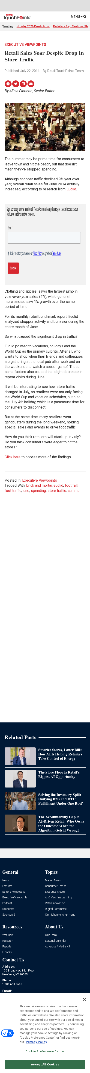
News (5, 880)
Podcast (7, 903)
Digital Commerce (55, 909)
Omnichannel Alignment (60, 914)
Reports (7, 946)
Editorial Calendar (55, 940)
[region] (45, 1033)
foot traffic (13, 490)
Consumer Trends (55, 886)
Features (7, 886)
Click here (13, 457)
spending (38, 490)
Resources (8, 909)
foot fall (71, 485)
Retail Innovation (55, 903)
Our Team (51, 935)
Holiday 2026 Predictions (33, 26)
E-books (7, 952)
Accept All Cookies (45, 1064)
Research (7, 940)
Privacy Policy (36, 1042)
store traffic (57, 490)
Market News (53, 880)
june (26, 490)
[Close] (84, 999)
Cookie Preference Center (45, 1051)
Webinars (8, 935)
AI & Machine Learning (58, 897)
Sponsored (8, 914)
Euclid (71, 189)
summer (74, 490)
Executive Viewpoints (25, 44)
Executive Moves (55, 891)
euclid (58, 485)
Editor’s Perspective (13, 891)
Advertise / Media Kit (57, 946)
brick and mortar (39, 485)
